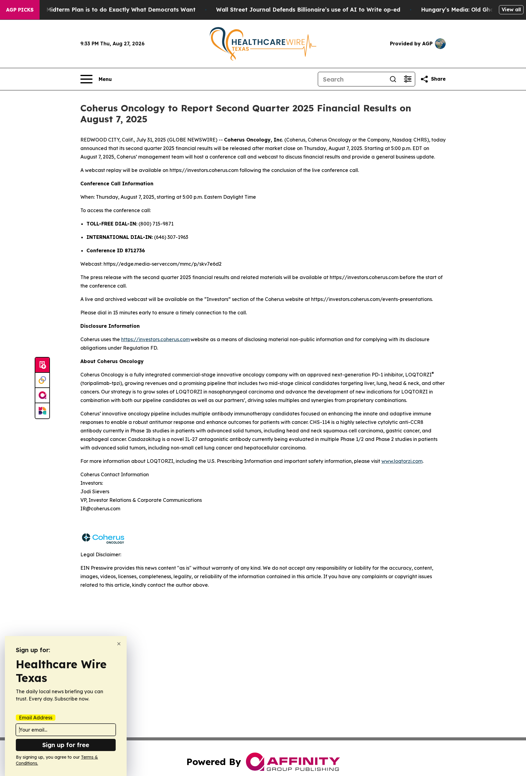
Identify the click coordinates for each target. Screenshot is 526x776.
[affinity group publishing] (42, 395)
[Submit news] (42, 365)
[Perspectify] (42, 380)
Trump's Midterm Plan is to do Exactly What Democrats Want (109, 9)
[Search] (393, 79)
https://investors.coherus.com (155, 339)
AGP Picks (19, 10)
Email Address (35, 718)
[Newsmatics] (42, 410)
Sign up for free (65, 745)
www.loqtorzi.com (402, 461)
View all (511, 9)
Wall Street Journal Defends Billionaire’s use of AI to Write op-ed (308, 9)
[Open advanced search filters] (407, 79)
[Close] (119, 644)
